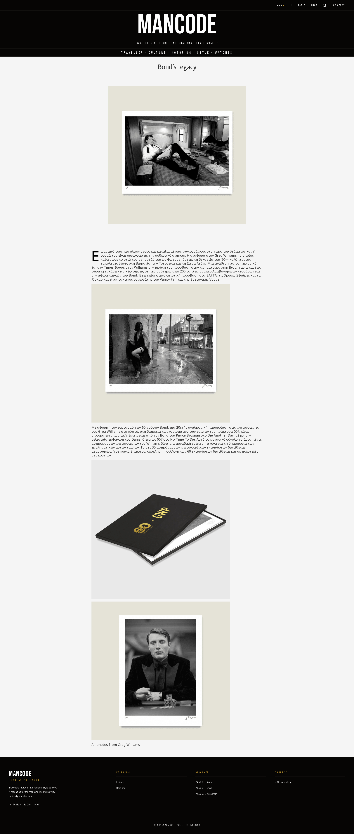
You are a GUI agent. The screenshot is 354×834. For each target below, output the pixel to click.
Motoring (181, 52)
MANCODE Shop (203, 787)
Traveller (132, 52)
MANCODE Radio (204, 782)
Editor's (120, 782)
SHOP (314, 5)
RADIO (302, 5)
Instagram (15, 804)
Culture (157, 52)
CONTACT (339, 5)
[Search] (324, 5)
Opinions (121, 787)
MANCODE (177, 25)
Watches (224, 52)
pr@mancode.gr (283, 782)
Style (203, 52)
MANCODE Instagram (206, 793)
